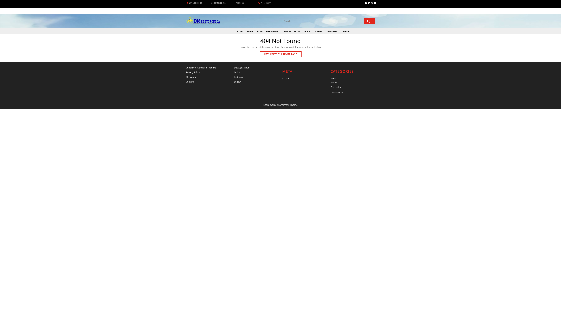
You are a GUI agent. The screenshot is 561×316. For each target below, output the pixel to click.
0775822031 (266, 2)
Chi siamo (191, 76)
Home (240, 31)
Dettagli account (242, 67)
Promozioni (336, 87)
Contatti (190, 81)
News (250, 31)
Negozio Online (292, 31)
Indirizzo (238, 76)
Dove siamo (332, 31)
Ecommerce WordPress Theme (280, 105)
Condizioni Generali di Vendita (201, 67)
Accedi (346, 31)
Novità (333, 82)
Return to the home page (283, 55)
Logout (237, 81)
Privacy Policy (193, 72)
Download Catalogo (268, 31)
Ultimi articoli (337, 92)
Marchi (318, 31)
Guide (307, 31)
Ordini (237, 72)
